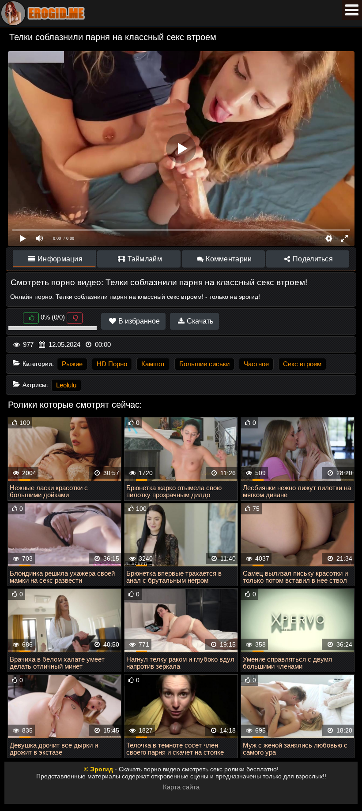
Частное (256, 364)
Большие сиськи (204, 364)
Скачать (199, 321)
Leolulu (66, 385)
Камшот (153, 364)
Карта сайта (181, 787)
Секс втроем (302, 364)
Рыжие (72, 364)
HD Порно (112, 364)
